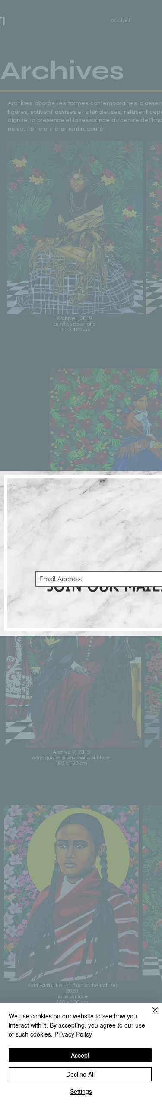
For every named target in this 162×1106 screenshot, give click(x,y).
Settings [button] (81, 1091)
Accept (80, 1055)
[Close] (150, 1015)
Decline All (80, 1074)
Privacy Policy (73, 1034)
